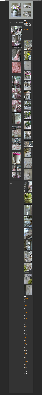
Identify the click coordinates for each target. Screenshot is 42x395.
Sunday (25, 364)
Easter (25, 336)
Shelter (25, 357)
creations (25, 334)
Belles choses (26, 305)
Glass (25, 343)
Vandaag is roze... (26, 298)
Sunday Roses (26, 319)
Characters (26, 331)
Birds (25, 327)
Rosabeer (25, 315)
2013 (25, 299)
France (25, 341)
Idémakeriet (26, 309)
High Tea (25, 344)
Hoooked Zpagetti (26, 346)
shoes (25, 358)
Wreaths (25, 371)
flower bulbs (26, 340)
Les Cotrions (26, 312)
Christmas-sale (26, 333)
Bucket (25, 329)
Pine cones (26, 351)
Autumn (25, 326)
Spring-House (26, 361)
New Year (25, 350)
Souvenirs (25, 360)
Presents (25, 353)
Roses (25, 356)
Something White (26, 318)
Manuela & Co (26, 314)
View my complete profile (26, 29)
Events (25, 337)
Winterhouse (26, 370)
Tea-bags (25, 365)
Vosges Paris (26, 322)
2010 (25, 301)
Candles (25, 330)
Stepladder (26, 363)
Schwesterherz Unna (26, 316)
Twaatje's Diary (26, 321)
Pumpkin (25, 354)
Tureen (25, 368)
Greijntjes (25, 308)
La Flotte (25, 311)
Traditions (25, 367)
